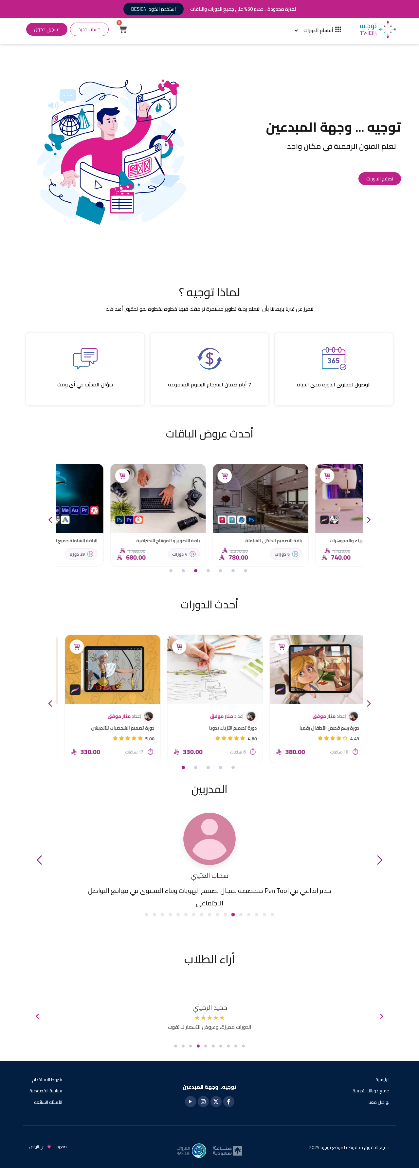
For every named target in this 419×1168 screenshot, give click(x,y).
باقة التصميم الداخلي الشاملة (325, 540)
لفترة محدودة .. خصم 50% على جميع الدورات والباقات (243, 9)
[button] (39, 860)
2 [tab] (234, 572)
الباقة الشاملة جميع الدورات (121, 540)
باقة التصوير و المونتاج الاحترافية (219, 540)
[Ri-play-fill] (190, 1101)
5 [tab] (197, 572)
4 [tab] (209, 572)
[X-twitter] (216, 1101)
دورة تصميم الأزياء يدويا (330, 728)
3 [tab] (222, 572)
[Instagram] (203, 1101)
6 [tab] (185, 572)
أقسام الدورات (318, 30)
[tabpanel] (312, 515)
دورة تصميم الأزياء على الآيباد (120, 728)
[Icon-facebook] (228, 1101)
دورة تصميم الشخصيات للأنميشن (219, 728)
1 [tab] (247, 572)
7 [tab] (172, 572)
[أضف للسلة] (276, 476)
